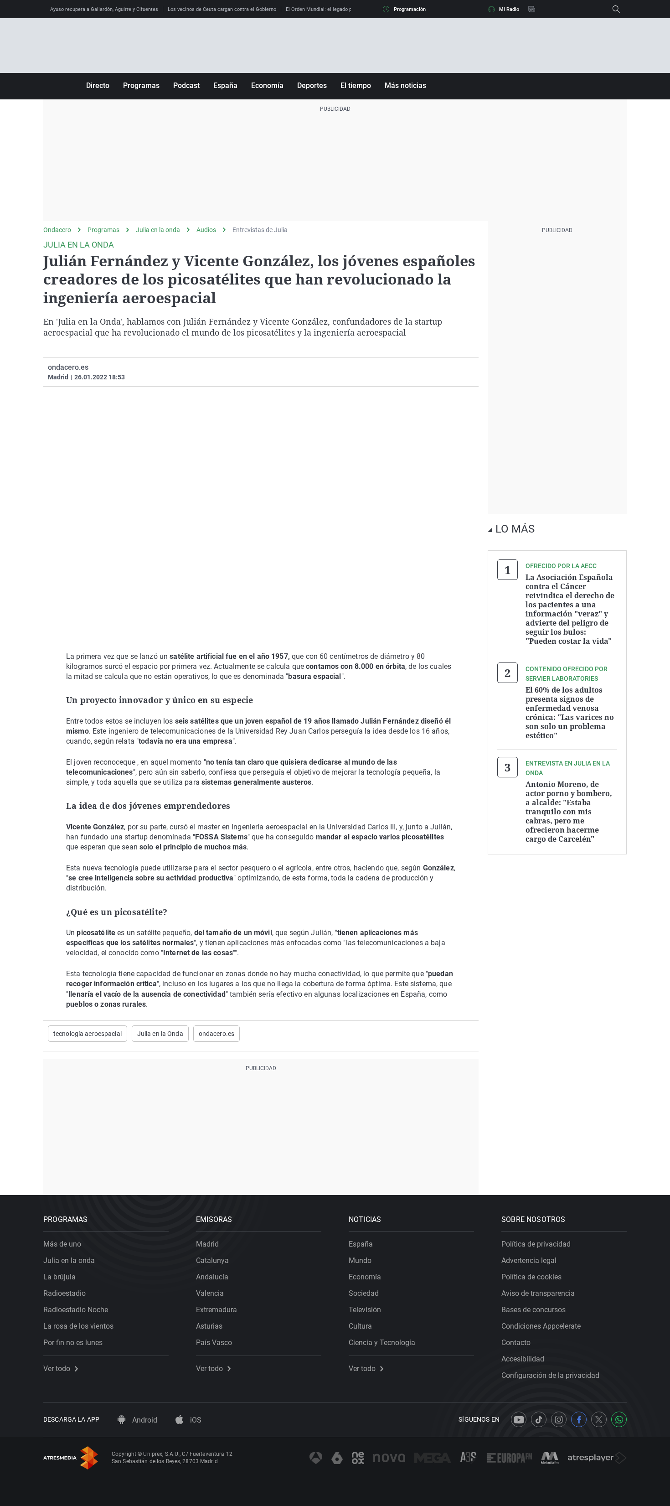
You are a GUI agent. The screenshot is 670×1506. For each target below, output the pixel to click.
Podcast (186, 85)
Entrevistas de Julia (260, 229)
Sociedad (364, 1293)
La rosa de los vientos (78, 1326)
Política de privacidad (536, 1244)
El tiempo (355, 85)
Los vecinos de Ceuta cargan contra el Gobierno (222, 9)
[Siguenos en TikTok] (538, 1419)
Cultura (360, 1326)
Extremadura (216, 1309)
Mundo (360, 1260)
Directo (97, 85)
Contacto (516, 1342)
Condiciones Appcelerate (541, 1326)
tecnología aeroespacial (87, 1033)
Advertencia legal (529, 1260)
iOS (194, 1420)
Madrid (207, 1244)
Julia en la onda (158, 229)
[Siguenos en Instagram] (559, 1419)
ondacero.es (216, 1033)
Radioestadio (64, 1293)
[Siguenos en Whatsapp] (619, 1419)
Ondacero (57, 229)
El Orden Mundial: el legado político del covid (336, 9)
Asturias (209, 1326)
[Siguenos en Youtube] (518, 1419)
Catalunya (212, 1260)
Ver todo (56, 1368)
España (225, 85)
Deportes (312, 85)
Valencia (210, 1293)
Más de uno (62, 1244)
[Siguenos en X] (599, 1419)
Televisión (365, 1309)
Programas (141, 85)
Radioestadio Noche (75, 1309)
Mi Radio (509, 9)
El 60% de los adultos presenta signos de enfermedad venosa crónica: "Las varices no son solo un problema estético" (570, 712)
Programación (410, 9)
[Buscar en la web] (616, 9)
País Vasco (214, 1342)
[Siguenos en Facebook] (579, 1419)
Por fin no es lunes (73, 1342)
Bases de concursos (533, 1309)
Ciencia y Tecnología (382, 1342)
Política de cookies (531, 1277)
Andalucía (212, 1277)
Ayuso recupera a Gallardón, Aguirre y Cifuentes (104, 9)
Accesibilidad (522, 1359)
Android (143, 1420)
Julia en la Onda (160, 1033)
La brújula (59, 1277)
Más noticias (405, 85)
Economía (267, 85)
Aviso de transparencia (538, 1293)
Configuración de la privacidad (550, 1375)
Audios (206, 229)
